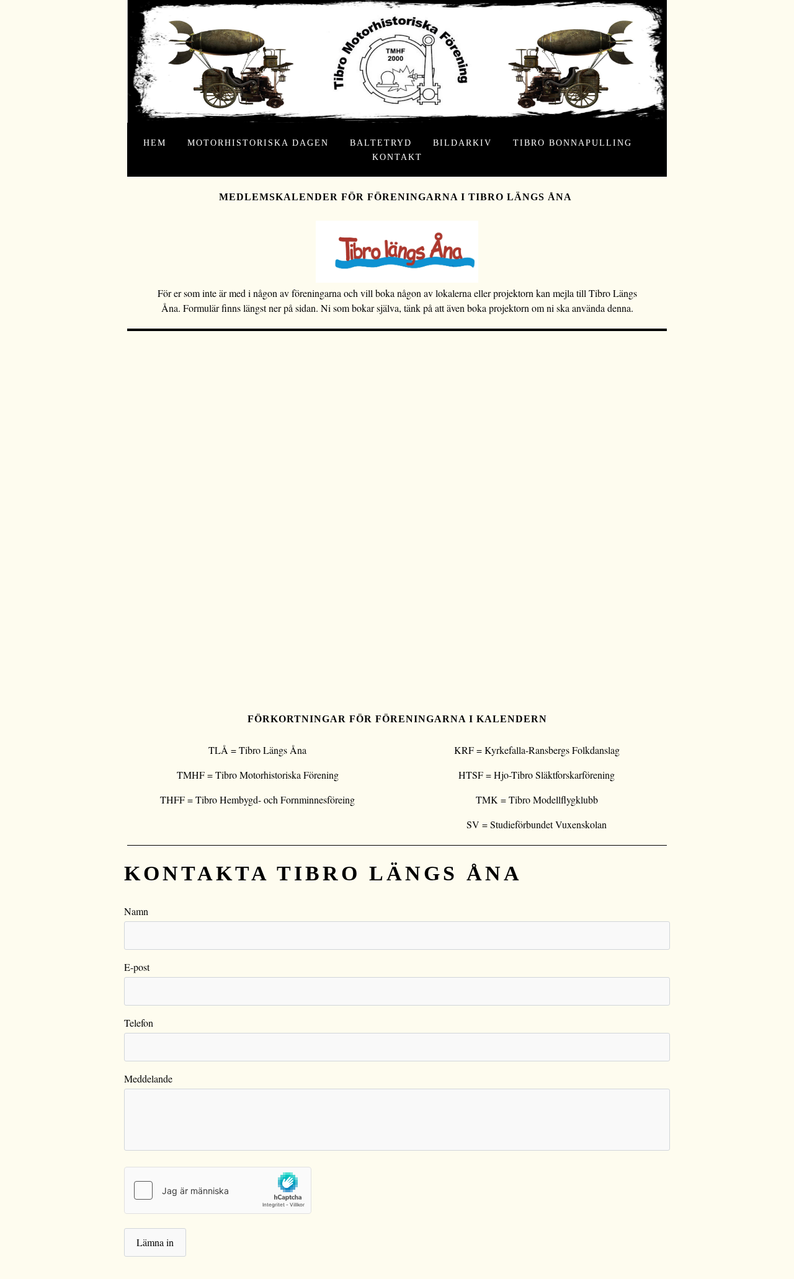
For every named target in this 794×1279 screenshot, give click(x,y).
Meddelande (148, 1078)
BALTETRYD (381, 143)
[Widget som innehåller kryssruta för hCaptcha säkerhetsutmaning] (217, 1190)
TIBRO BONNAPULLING (572, 143)
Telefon (138, 1022)
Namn (136, 911)
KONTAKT (397, 157)
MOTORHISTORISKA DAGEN (258, 143)
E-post (136, 966)
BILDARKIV (462, 143)
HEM (154, 143)
